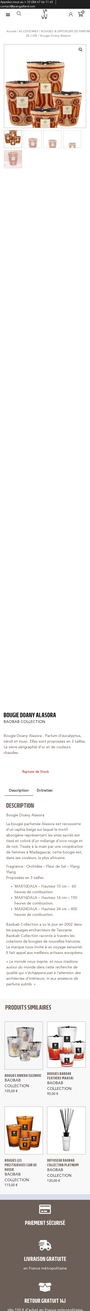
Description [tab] (19, 790)
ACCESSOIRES (28, 31)
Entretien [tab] (45, 790)
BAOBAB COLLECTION (24, 722)
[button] (8, 14)
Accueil (11, 31)
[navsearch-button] (19, 14)
